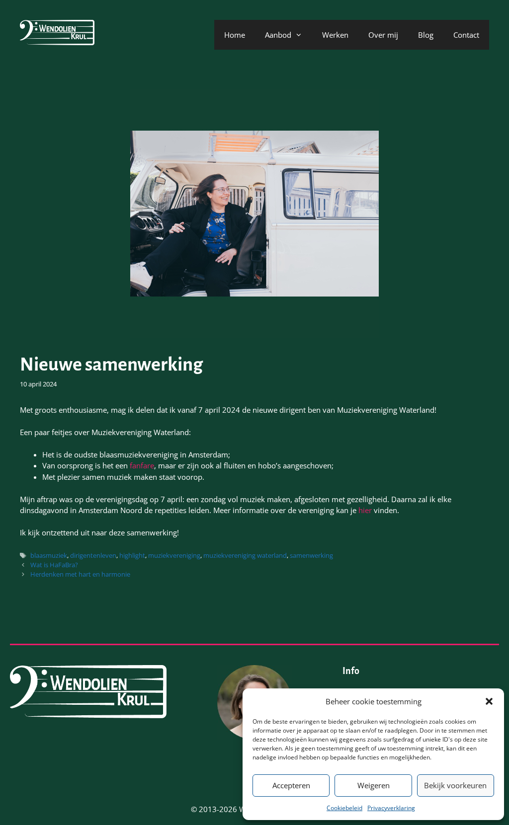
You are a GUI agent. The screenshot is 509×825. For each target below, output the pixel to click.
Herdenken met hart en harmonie (80, 574)
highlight (132, 555)
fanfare (142, 465)
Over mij (383, 35)
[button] (489, 701)
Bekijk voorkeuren (455, 785)
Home (234, 35)
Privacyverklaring (391, 808)
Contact (466, 35)
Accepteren (291, 785)
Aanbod (278, 35)
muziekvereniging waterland (245, 555)
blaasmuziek (48, 555)
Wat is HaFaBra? (54, 564)
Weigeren (373, 785)
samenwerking (311, 555)
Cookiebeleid (344, 808)
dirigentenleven (93, 555)
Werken (335, 35)
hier (366, 510)
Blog (425, 35)
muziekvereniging (174, 555)
